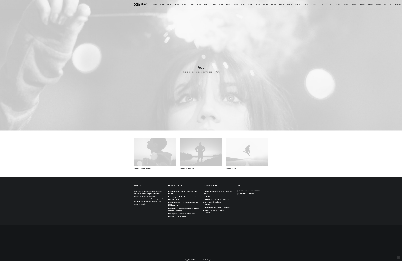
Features (387, 4)
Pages (265, 4)
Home (155, 4)
